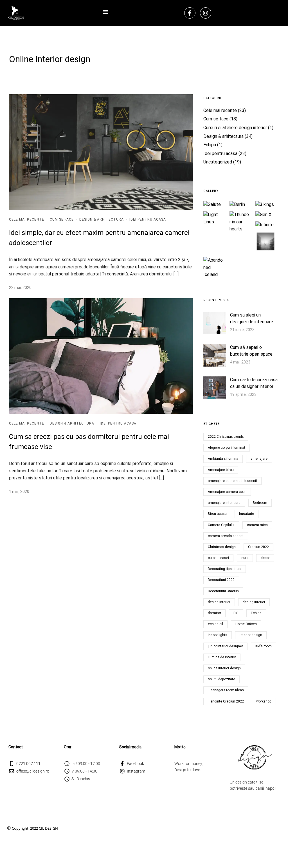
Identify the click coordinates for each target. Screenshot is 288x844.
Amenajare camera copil (227, 491)
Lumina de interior (222, 657)
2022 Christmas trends (226, 436)
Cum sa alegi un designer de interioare (251, 318)
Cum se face (62, 219)
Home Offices (246, 624)
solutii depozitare (221, 679)
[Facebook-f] (189, 13)
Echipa (209, 145)
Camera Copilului (221, 525)
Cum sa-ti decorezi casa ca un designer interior (254, 383)
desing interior (254, 602)
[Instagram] (205, 13)
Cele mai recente (26, 219)
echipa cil (215, 624)
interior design (251, 635)
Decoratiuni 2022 (221, 579)
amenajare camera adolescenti (232, 480)
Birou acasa (217, 513)
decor (265, 557)
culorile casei (218, 557)
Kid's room (263, 646)
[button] (105, 11)
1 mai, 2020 (19, 492)
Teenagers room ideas (226, 690)
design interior (219, 602)
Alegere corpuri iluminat (226, 447)
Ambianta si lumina (223, 458)
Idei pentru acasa (147, 219)
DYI (235, 613)
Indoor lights (217, 635)
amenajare (259, 458)
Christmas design (222, 546)
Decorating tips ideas (224, 568)
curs (244, 557)
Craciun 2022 (258, 546)
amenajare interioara (224, 502)
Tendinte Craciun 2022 (226, 701)
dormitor (214, 613)
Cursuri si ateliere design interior (235, 127)
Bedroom (260, 502)
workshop (263, 701)
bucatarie (246, 513)
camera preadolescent (226, 535)
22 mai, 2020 (20, 288)
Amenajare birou (221, 469)
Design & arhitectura (101, 219)
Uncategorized (217, 162)
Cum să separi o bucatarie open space (251, 351)
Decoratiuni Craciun (223, 591)
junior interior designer (225, 646)
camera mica (257, 525)
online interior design (224, 668)
